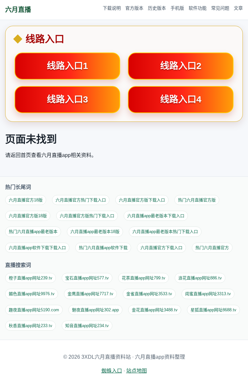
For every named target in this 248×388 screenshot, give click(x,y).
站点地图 (136, 370)
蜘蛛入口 (111, 370)
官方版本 (134, 8)
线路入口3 (67, 99)
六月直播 (18, 9)
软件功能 (198, 8)
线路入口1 (67, 66)
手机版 (177, 8)
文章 (238, 8)
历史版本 (157, 8)
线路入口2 (181, 66)
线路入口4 (181, 99)
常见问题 (220, 8)
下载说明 (112, 8)
